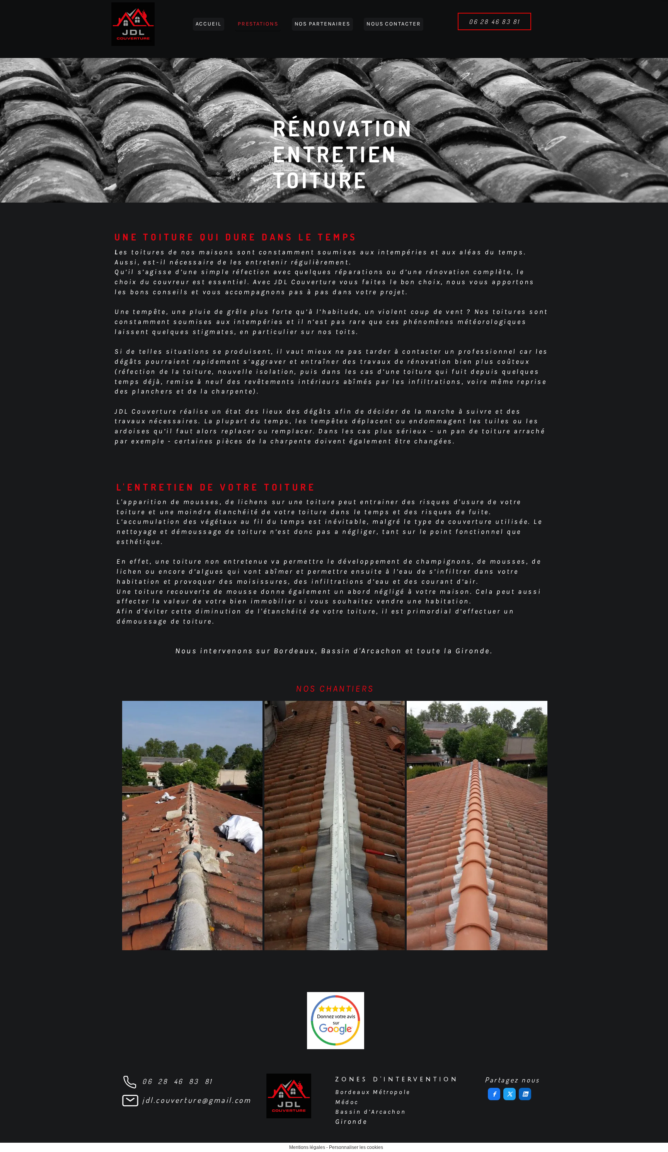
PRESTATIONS (258, 23)
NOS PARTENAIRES (322, 23)
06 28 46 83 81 (177, 1081)
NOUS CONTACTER (393, 23)
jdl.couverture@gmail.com (196, 1100)
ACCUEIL (209, 23)
